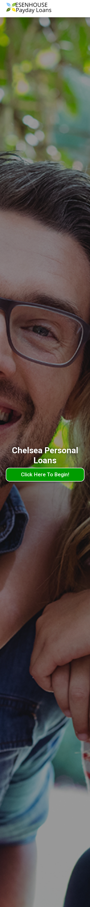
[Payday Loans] (29, 9)
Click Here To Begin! (45, 475)
